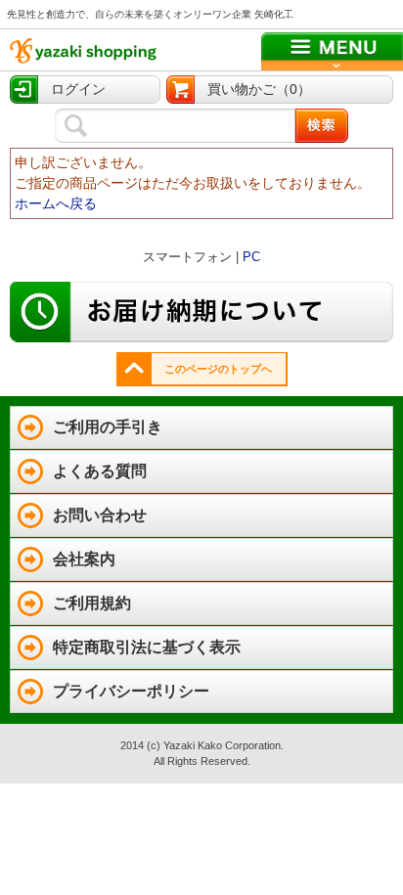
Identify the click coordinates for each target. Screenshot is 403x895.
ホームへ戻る (56, 203)
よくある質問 (100, 471)
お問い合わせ (100, 515)
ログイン (78, 89)
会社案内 (84, 559)
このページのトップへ (218, 369)
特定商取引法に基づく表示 (147, 647)
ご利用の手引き (107, 427)
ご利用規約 (92, 603)
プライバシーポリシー (131, 691)
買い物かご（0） (259, 89)
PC (251, 256)
